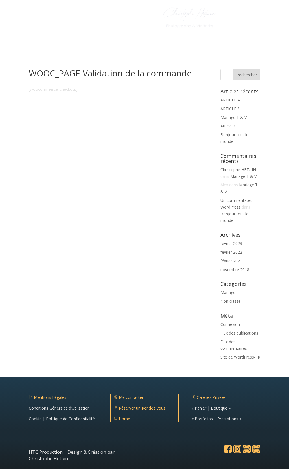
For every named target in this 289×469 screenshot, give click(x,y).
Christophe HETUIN (238, 169)
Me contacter (128, 397)
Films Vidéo (97, 19)
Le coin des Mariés (109, 37)
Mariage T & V (233, 117)
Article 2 (227, 126)
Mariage (227, 292)
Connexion (230, 324)
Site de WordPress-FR (240, 357)
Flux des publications (239, 333)
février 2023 (231, 243)
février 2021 (231, 261)
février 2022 (231, 252)
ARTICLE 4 (230, 100)
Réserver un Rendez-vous (139, 408)
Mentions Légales (47, 397)
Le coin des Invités (151, 37)
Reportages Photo (56, 19)
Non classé (230, 301)
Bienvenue (22, 19)
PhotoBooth (126, 19)
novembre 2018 (234, 269)
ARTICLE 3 (230, 108)
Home (122, 418)
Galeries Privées (209, 397)
